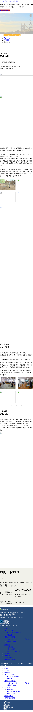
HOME (7, 703)
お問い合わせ (5, 10)
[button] (24, 602)
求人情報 (7, 705)
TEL (6, 709)
